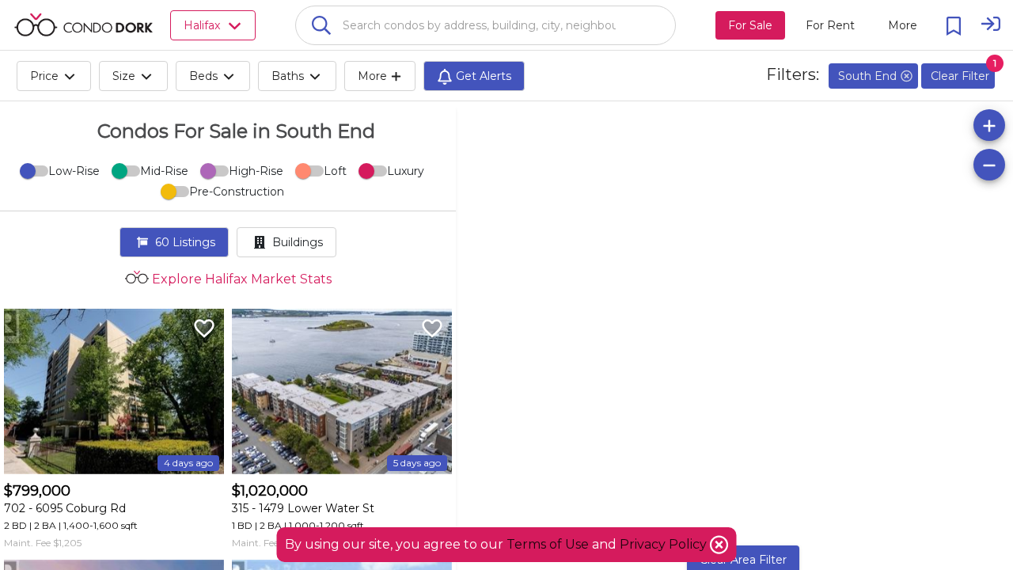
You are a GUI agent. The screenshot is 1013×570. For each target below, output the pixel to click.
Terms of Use (547, 544)
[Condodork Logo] (83, 24)
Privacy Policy (665, 544)
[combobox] (485, 25)
